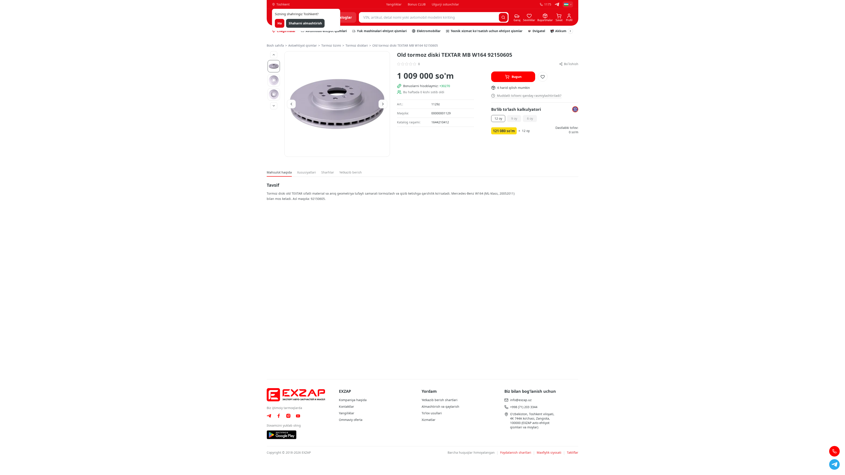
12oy (498, 118)
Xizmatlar (428, 420)
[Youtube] (298, 416)
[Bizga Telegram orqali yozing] (834, 464)
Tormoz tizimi (331, 45)
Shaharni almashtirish (305, 23)
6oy (530, 118)
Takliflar (572, 452)
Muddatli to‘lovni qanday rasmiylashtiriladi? (529, 95)
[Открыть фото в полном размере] (337, 104)
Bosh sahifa (275, 45)
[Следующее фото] (273, 105)
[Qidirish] (503, 17)
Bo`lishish (571, 64)
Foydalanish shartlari (515, 452)
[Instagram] (288, 416)
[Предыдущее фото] (273, 54)
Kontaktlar (346, 406)
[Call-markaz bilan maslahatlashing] (834, 451)
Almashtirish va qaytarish (440, 406)
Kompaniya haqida (353, 400)
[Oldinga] (570, 31)
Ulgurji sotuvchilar (445, 4)
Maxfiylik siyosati (549, 452)
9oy (514, 118)
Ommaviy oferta (350, 420)
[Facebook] (278, 416)
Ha (279, 23)
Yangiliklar (394, 4)
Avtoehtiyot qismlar (302, 45)
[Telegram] (557, 4)
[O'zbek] (568, 4)
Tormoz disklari (356, 45)
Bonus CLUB (417, 4)
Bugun (517, 77)
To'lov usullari (432, 413)
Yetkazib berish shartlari (439, 400)
